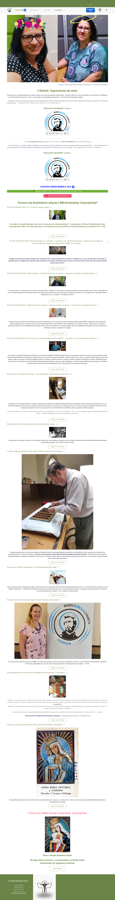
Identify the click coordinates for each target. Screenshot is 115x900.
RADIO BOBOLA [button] (34, 10)
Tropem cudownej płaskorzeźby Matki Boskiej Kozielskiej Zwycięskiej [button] (34, 451)
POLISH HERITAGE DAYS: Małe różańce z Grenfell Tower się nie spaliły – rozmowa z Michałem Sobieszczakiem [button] (51, 273)
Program (47, 10)
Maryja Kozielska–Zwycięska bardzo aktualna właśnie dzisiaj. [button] (31, 424)
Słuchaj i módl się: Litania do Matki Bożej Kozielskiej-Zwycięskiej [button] (33, 600)
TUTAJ (87, 664)
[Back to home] (10, 10)
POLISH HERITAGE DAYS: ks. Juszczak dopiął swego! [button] (28, 207)
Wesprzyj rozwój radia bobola (58, 196)
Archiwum (58, 10)
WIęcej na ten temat (57, 236)
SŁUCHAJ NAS (19, 10)
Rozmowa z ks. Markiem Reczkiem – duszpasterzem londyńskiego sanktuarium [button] (38, 374)
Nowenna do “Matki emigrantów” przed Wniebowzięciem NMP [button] (32, 567)
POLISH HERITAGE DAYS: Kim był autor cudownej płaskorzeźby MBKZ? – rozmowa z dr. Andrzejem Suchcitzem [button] (51, 338)
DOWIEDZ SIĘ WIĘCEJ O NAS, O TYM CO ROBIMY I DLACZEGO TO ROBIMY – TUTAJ (58, 191)
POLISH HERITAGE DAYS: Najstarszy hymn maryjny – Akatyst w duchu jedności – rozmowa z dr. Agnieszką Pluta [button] (51, 305)
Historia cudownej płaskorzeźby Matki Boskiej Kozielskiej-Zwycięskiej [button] (34, 725)
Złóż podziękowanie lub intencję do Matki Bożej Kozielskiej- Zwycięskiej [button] (36, 673)
